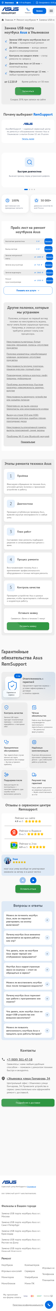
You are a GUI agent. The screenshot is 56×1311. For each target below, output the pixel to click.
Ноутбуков (7, 1264)
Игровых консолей (11, 1271)
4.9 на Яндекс (22, 2)
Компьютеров (32, 1264)
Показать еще (28, 441)
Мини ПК (29, 1283)
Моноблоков (8, 1283)
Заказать (48, 241)
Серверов (30, 1271)
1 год (18, 676)
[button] (26, 189)
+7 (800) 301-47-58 (19, 1059)
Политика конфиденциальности (28, 1305)
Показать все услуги (26, 290)
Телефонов (48, 1274)
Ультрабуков (31, 1277)
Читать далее (28, 138)
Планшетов (48, 1280)
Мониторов (7, 1277)
